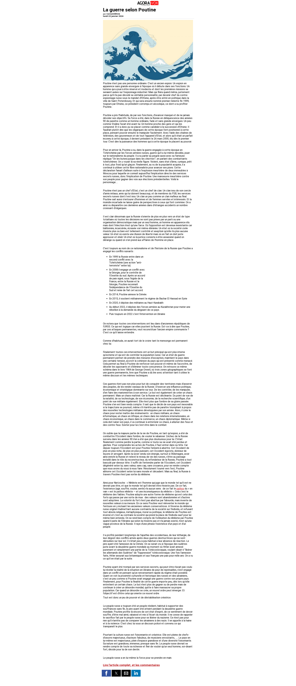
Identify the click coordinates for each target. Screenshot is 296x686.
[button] (106, 673)
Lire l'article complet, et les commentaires (131, 665)
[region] (170, 271)
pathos (180, 488)
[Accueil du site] (148, 5)
